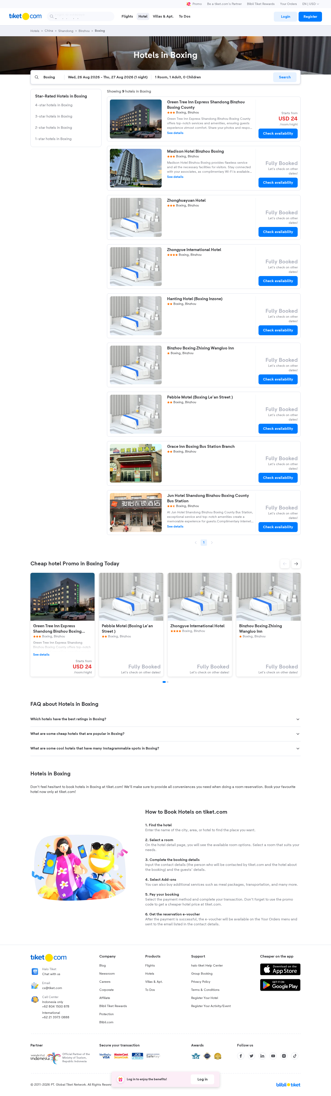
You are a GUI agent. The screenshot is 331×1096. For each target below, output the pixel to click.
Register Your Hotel (204, 998)
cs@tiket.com (52, 988)
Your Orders (288, 4)
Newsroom (107, 974)
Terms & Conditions (205, 990)
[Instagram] (284, 1056)
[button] (284, 563)
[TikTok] (294, 1056)
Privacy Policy (200, 982)
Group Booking (202, 974)
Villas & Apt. (154, 982)
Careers (105, 982)
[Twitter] (251, 1056)
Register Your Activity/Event (211, 1006)
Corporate (106, 990)
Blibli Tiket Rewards (261, 4)
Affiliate (104, 998)
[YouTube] (273, 1056)
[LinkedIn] (262, 1056)
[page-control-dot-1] (164, 682)
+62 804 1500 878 (55, 1007)
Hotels (149, 974)
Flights (150, 966)
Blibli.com (106, 1022)
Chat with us (51, 974)
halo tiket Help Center (207, 966)
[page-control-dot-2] (167, 682)
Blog (102, 966)
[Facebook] (240, 1056)
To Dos (150, 990)
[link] (285, 17)
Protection (106, 1014)
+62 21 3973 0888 (55, 1017)
